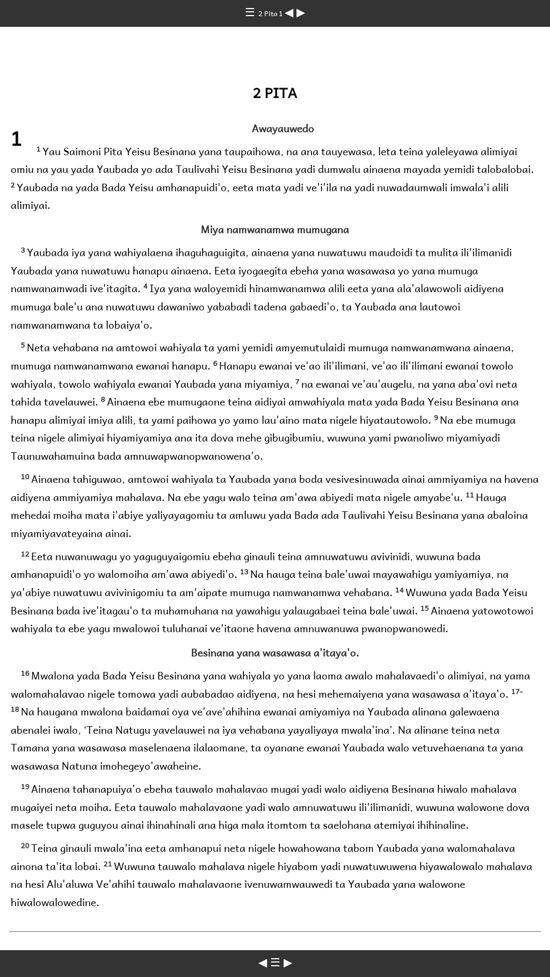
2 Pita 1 (271, 13)
